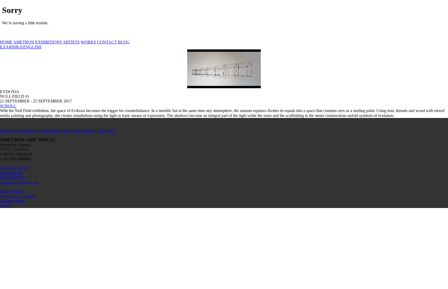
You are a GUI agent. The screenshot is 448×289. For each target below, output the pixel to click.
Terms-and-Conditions (18, 196)
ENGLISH (32, 47)
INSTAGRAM (12, 177)
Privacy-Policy (12, 191)
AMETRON (23, 42)
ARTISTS (71, 42)
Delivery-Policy (13, 200)
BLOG (124, 42)
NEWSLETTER (14, 168)
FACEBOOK (11, 173)
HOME (6, 42)
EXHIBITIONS (48, 42)
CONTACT (107, 42)
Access (6, 205)
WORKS (88, 42)
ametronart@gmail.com (19, 182)
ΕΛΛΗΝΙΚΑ (11, 47)
